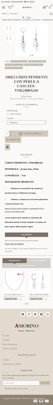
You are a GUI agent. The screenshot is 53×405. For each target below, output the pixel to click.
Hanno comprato (38, 260)
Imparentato (14, 260)
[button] (30, 55)
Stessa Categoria (27, 265)
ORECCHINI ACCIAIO (19, 61)
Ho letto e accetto (16, 388)
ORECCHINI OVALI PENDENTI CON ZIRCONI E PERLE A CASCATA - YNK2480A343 (39, 295)
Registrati (32, 249)
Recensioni (27, 235)
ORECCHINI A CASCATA (14, 65)
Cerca (29, 17)
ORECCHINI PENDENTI (37, 61)
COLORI (10, 118)
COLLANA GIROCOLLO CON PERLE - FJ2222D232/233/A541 (14, 295)
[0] (9, 7)
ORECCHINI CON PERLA (33, 65)
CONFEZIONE (12, 111)
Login (21, 249)
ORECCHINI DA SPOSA (14, 68)
